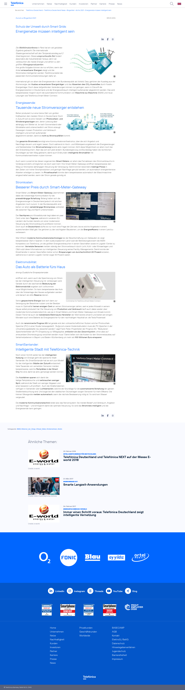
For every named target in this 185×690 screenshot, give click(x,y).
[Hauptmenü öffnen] (5, 4)
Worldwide (84, 635)
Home (53, 627)
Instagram (79, 591)
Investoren (83, 4)
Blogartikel (70, 10)
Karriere (103, 4)
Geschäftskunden (88, 631)
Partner (94, 4)
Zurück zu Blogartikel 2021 (26, 18)
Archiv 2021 (80, 10)
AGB (114, 631)
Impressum (117, 659)
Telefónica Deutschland (34, 10)
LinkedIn (59, 591)
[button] (102, 39)
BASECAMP (118, 627)
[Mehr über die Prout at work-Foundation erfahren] (134, 610)
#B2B (19, 429)
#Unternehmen (52, 429)
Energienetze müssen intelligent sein (98, 10)
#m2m (60, 429)
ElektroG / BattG (120, 639)
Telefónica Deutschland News (54, 10)
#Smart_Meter (41, 429)
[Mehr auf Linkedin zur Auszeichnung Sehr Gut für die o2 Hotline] (89, 610)
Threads (99, 591)
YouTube (117, 591)
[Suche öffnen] (172, 4)
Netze (49, 4)
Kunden (73, 4)
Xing (134, 591)
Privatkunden (85, 627)
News (119, 4)
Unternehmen (38, 4)
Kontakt (115, 635)
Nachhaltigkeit (60, 4)
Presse (112, 4)
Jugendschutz (119, 651)
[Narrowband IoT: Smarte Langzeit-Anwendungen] (91, 487)
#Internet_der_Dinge (28, 429)
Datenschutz (118, 643)
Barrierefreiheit (119, 655)
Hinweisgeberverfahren (123, 647)
